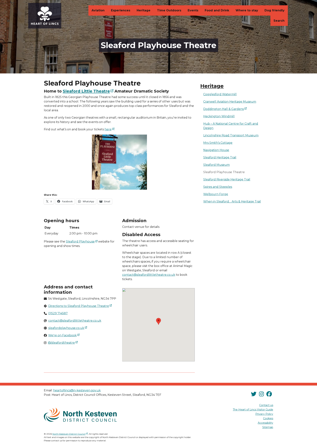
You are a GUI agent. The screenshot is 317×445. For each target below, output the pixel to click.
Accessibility (265, 422)
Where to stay (247, 10)
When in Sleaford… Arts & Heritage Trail (232, 201)
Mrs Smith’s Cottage (217, 142)
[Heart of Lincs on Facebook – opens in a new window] (269, 394)
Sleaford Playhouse (82, 241)
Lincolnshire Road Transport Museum (230, 135)
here (110, 129)
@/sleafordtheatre (63, 342)
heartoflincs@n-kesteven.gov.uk (77, 390)
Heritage (143, 10)
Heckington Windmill (219, 116)
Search (279, 20)
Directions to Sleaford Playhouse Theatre (80, 306)
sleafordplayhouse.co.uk (68, 328)
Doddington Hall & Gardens (237, 109)
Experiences (120, 10)
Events (193, 10)
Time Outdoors (169, 10)
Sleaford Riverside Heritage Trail (226, 179)
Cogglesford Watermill (220, 94)
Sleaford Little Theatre (88, 90)
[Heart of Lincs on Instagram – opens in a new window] (261, 394)
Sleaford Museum (216, 165)
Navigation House (216, 150)
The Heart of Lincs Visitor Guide (253, 409)
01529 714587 (58, 313)
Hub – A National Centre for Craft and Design (230, 126)
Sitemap (267, 427)
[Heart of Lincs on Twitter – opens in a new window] (253, 394)
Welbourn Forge (215, 194)
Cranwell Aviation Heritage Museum (229, 101)
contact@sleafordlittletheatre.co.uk (148, 274)
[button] (158, 321)
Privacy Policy (264, 414)
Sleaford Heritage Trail (219, 157)
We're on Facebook (64, 335)
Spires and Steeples (217, 187)
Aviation (98, 10)
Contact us (266, 405)
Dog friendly (275, 10)
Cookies (268, 418)
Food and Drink (217, 10)
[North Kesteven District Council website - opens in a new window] (80, 415)
